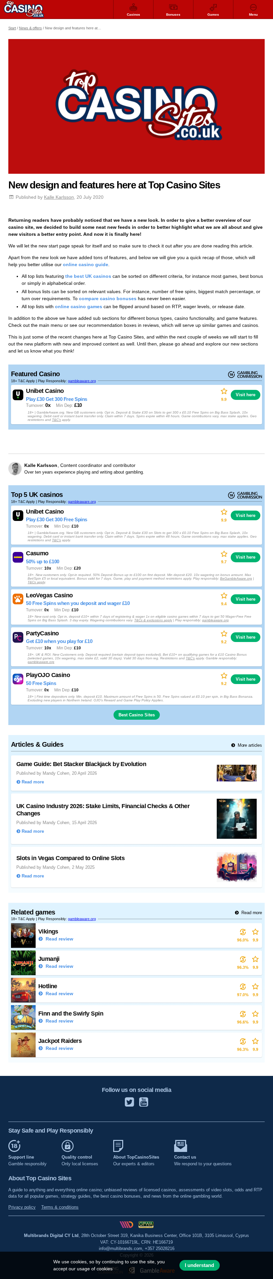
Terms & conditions (60, 1207)
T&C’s (56, 420)
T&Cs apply (36, 582)
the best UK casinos (88, 276)
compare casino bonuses (107, 298)
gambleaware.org (82, 381)
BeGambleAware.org (236, 578)
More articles (249, 745)
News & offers (30, 28)
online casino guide (85, 264)
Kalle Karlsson (59, 197)
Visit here (245, 394)
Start (12, 28)
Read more (251, 912)
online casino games (78, 306)
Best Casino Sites (137, 714)
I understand (199, 1265)
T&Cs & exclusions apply (153, 620)
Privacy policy (22, 1207)
